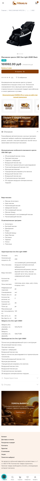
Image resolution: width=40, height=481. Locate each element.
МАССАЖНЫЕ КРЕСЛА (16, 10)
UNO (32, 10)
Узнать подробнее (10, 126)
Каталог (4, 436)
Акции (3, 454)
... (27, 10)
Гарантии (4, 448)
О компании (5, 451)
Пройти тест (20, 412)
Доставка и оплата (7, 439)
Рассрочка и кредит (8, 442)
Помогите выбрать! (8, 457)
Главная (4, 10)
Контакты (4, 445)
